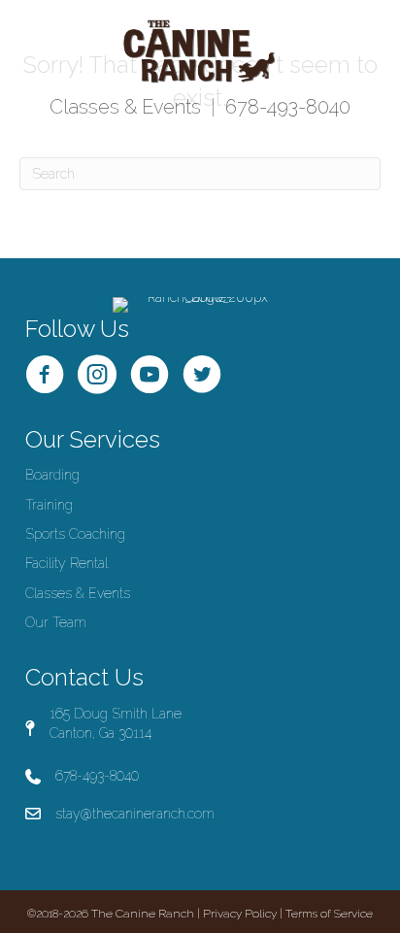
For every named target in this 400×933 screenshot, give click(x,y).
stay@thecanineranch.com (135, 813)
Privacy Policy (240, 913)
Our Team (55, 622)
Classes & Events (125, 106)
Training (49, 505)
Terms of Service (329, 913)
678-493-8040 (287, 106)
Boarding (52, 475)
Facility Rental (66, 563)
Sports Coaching (75, 534)
